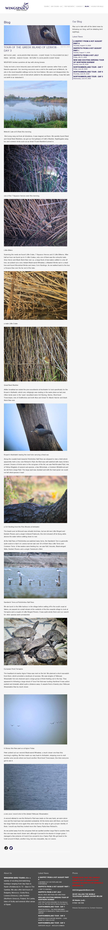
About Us (8, 873)
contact (79, 6)
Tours (46, 6)
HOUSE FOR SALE (97, 6)
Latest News (77, 36)
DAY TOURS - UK (56, 6)
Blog (87, 6)
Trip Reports (69, 6)
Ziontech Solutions (96, 908)
